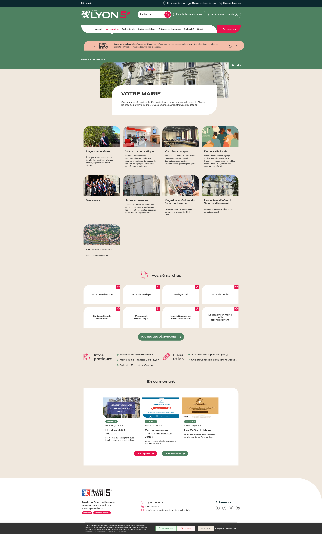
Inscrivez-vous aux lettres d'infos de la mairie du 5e (168, 510)
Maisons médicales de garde (204, 3)
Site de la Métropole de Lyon (208, 354)
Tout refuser (187, 528)
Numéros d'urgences (232, 3)
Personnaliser (206, 528)
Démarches (229, 29)
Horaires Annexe (102, 513)
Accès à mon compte (222, 14)
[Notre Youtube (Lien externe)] (238, 508)
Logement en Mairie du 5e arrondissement (220, 317)
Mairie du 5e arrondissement (136, 354)
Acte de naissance (102, 294)
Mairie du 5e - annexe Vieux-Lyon (139, 359)
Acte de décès (220, 294)
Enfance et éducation (169, 29)
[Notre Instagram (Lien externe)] (231, 508)
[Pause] (230, 46)
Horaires (87, 513)
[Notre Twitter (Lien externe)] (224, 508)
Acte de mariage (141, 294)
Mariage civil (181, 294)
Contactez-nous (152, 507)
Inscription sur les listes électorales (180, 317)
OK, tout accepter (167, 528)
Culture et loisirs (146, 29)
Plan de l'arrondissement (190, 14)
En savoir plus (153, 47)
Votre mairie (112, 29)
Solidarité (189, 29)
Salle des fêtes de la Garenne (137, 365)
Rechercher (146, 14)
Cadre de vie (128, 29)
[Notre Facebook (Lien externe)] (218, 508)
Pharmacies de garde (176, 3)
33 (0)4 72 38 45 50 (154, 503)
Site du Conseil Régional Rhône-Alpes (213, 359)
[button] (94, 46)
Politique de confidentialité (225, 528)
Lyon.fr (88, 3)
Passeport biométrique (141, 317)
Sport (200, 29)
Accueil (99, 29)
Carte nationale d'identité (102, 317)
